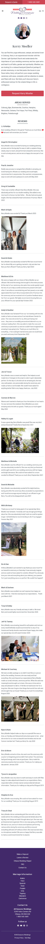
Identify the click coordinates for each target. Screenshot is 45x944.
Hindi (22, 886)
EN (40, 11)
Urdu (22, 891)
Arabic (22, 878)
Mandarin (22, 896)
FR (43, 11)
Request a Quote (11, 2)
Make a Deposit (22, 854)
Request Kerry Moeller (22, 93)
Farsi (22, 881)
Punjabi (22, 888)
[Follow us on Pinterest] (24, 18)
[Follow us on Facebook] (18, 18)
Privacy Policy (19, 938)
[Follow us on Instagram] (26, 18)
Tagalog (22, 893)
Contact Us (22, 868)
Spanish (22, 883)
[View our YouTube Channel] (21, 18)
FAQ (22, 864)
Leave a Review (22, 858)
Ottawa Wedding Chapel (22, 861)
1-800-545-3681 (22, 917)
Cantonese (22, 898)
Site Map (28, 938)
